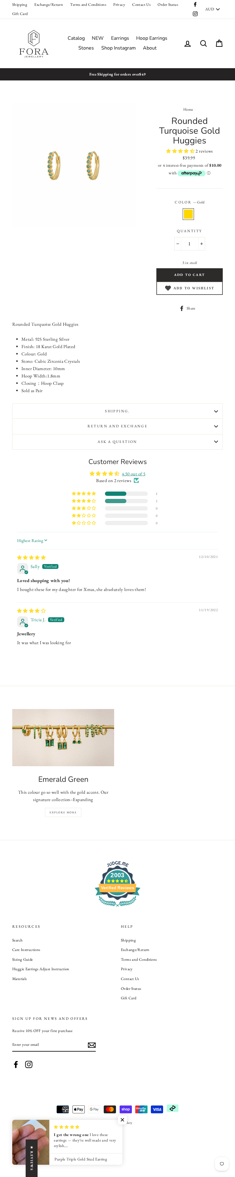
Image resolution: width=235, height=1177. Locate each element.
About (150, 48)
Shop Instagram (118, 48)
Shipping (19, 4)
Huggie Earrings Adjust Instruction (40, 968)
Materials (19, 978)
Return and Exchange (118, 426)
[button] (181, 151)
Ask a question (117, 441)
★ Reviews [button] (32, 1158)
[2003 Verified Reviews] (117, 908)
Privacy (119, 4)
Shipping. (117, 411)
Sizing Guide (22, 959)
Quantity (189, 230)
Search (17, 940)
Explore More (63, 812)
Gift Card (20, 13)
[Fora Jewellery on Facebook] (16, 1064)
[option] (117, 74)
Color (189, 202)
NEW (98, 38)
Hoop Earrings (151, 38)
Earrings (120, 38)
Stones (86, 48)
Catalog (76, 38)
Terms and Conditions (88, 4)
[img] (31, 557)
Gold (188, 214)
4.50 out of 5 (133, 474)
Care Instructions (26, 949)
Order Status (168, 4)
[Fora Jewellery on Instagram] (28, 1064)
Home (188, 109)
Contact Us (141, 4)
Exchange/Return (48, 4)
